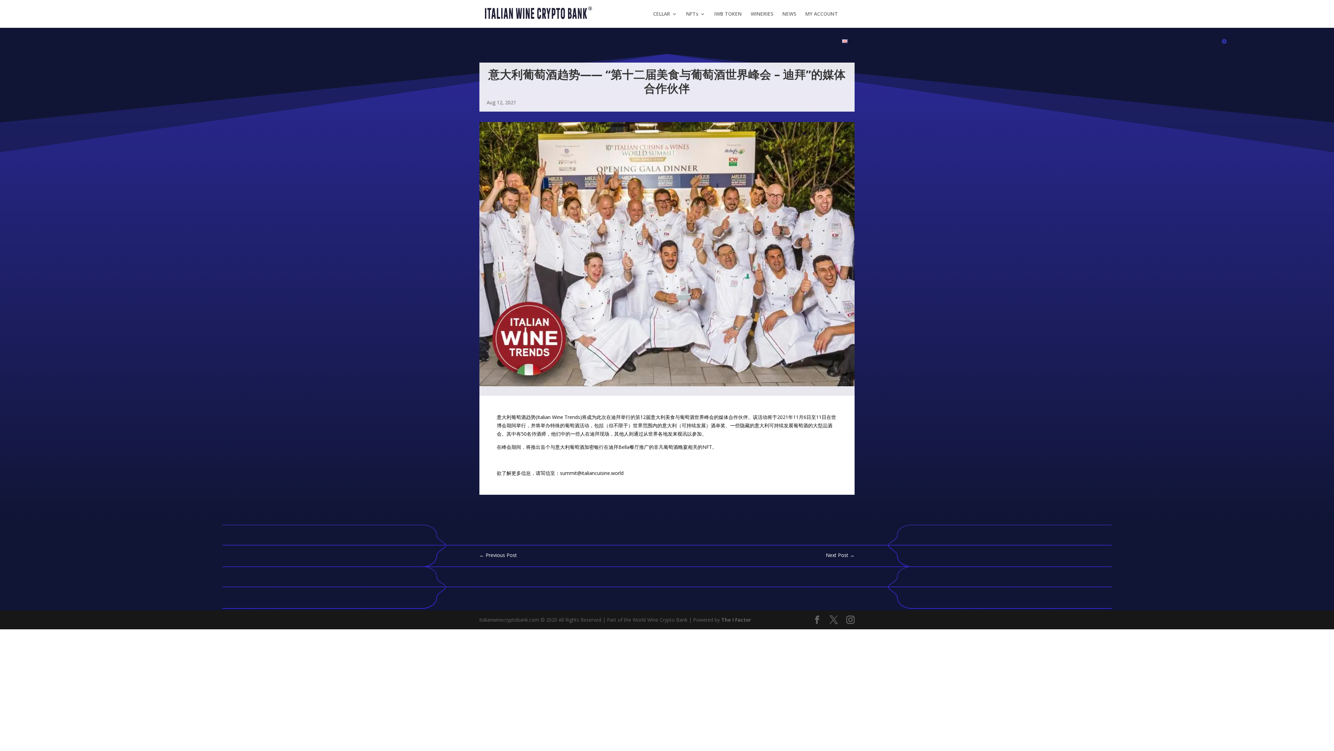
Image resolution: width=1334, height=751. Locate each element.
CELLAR (661, 14)
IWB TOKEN (728, 14)
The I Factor (736, 619)
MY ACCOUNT (821, 14)
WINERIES (762, 14)
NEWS (789, 14)
